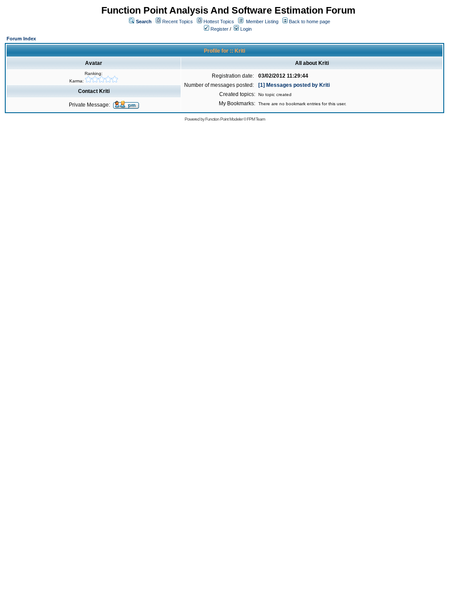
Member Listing (262, 21)
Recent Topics (177, 21)
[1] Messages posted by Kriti (294, 85)
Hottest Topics (218, 21)
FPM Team (256, 119)
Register (218, 29)
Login (245, 29)
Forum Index (21, 38)
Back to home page (309, 21)
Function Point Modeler (223, 119)
